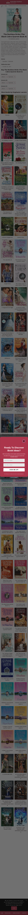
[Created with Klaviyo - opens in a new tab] (14, 477)
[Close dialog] (23, 441)
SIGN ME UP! (14, 469)
